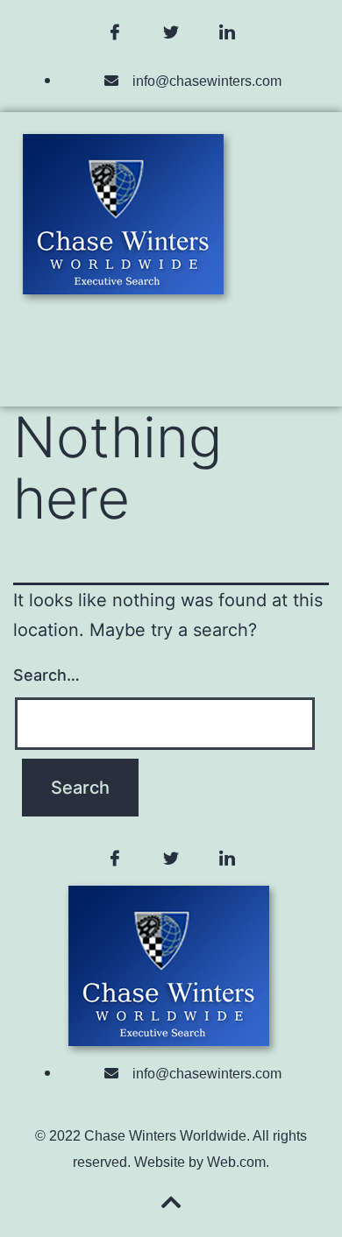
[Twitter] (171, 32)
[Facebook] (114, 32)
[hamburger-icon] (171, 347)
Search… (46, 675)
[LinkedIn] (227, 32)
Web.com (236, 1162)
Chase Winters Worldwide (165, 1135)
